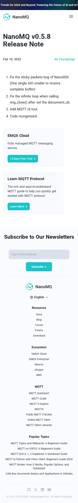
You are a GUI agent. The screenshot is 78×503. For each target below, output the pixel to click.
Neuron (39, 364)
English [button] (39, 297)
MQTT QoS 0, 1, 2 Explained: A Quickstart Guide (39, 453)
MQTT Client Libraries (39, 425)
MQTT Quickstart (39, 393)
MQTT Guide (39, 398)
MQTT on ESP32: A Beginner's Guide (39, 448)
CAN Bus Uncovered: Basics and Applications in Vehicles (39, 473)
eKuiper (39, 369)
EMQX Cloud (39, 353)
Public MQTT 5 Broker (39, 414)
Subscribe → (39, 266)
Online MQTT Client (39, 419)
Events (39, 330)
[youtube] (49, 490)
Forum (39, 324)
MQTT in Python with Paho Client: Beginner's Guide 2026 (39, 459)
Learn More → (18, 206)
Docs (39, 314)
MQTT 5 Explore (39, 403)
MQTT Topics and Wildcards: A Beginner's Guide (39, 443)
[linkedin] (42, 490)
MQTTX (39, 409)
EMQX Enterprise (39, 359)
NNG (39, 375)
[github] (29, 490)
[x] (35, 490)
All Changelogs (64, 59)
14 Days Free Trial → (23, 158)
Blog (39, 319)
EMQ (26, 496)
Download (39, 335)
